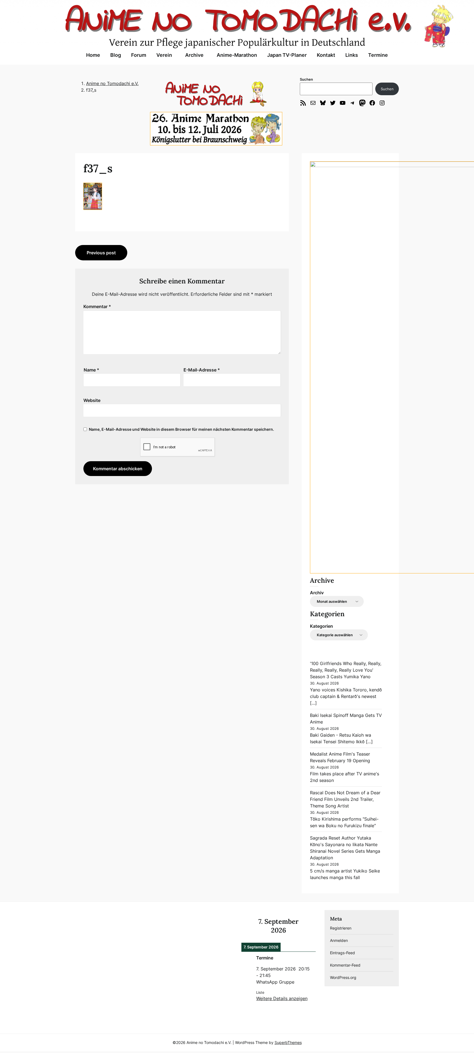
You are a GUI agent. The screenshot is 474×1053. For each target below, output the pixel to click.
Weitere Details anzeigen (281, 998)
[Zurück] (248, 926)
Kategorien (321, 626)
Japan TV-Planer (287, 55)
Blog (115, 55)
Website (91, 400)
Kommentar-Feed (345, 965)
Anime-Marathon (237, 55)
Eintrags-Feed (342, 952)
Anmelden (339, 940)
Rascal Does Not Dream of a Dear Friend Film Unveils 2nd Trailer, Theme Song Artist (345, 799)
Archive (194, 55)
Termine (378, 55)
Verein (164, 55)
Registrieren (340, 928)
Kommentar (97, 306)
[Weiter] (308, 926)
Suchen (306, 79)
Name (91, 370)
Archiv (317, 592)
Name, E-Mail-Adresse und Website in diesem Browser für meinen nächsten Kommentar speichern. (181, 429)
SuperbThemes (288, 1042)
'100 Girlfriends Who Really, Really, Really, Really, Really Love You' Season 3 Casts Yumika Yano (345, 670)
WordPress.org (343, 977)
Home (93, 55)
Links (351, 55)
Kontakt (326, 55)
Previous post (101, 252)
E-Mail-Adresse (202, 370)
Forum (138, 55)
